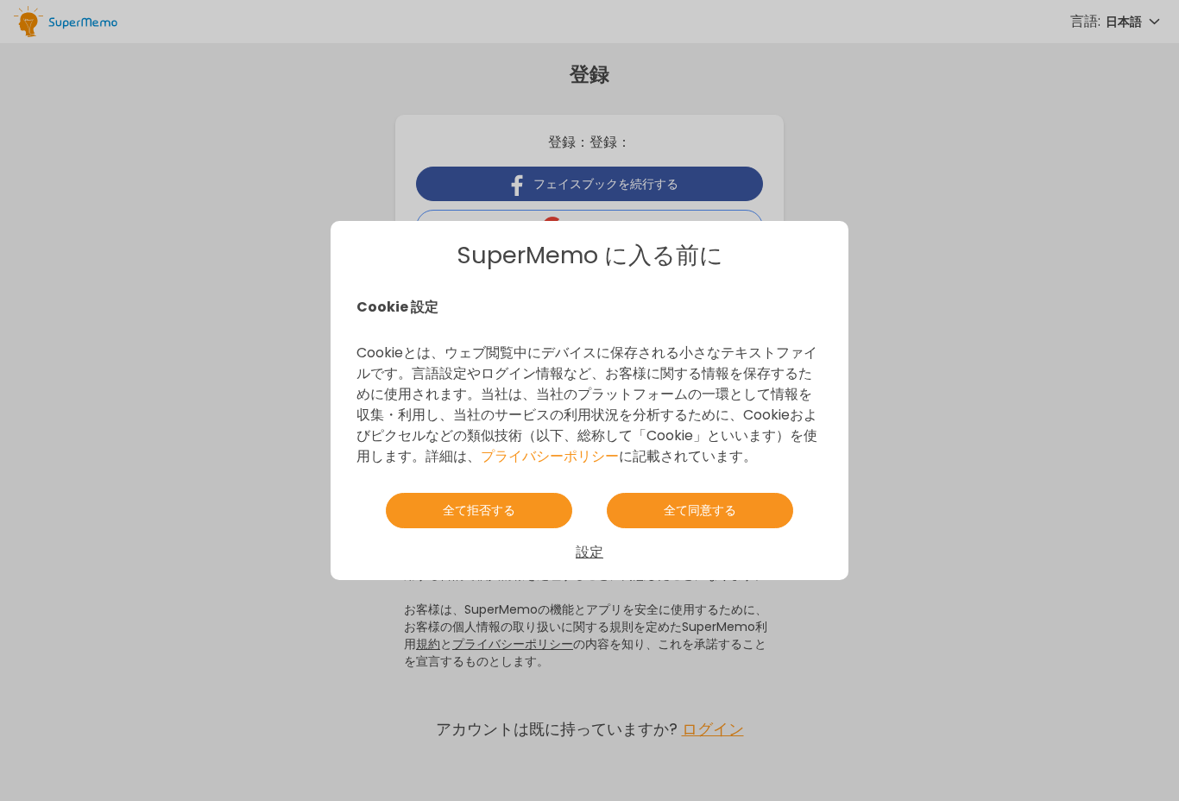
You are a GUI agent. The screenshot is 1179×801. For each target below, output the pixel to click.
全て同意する (700, 510)
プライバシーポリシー (550, 456)
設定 (589, 552)
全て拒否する (479, 510)
